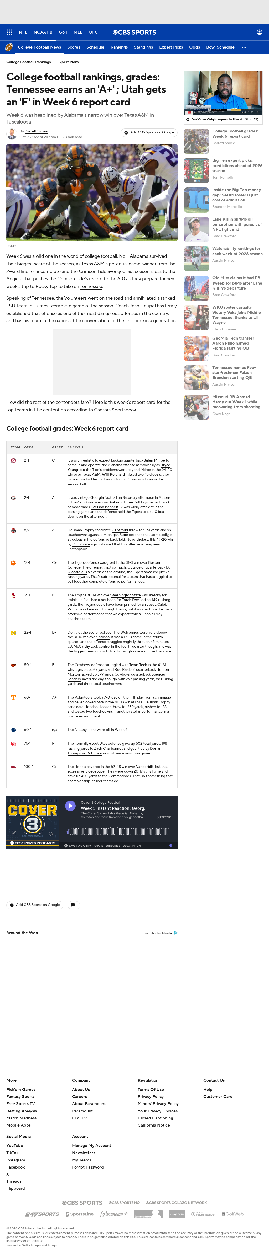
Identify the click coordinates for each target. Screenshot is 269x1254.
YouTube (14, 1145)
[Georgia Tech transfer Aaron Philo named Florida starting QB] (196, 348)
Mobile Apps (18, 1125)
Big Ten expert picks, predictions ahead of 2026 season (237, 165)
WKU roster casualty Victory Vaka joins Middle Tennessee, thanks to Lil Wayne (236, 315)
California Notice (154, 1120)
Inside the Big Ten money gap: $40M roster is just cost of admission (236, 194)
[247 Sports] (42, 1213)
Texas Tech (138, 665)
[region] (223, 93)
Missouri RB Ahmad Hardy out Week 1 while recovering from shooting (236, 402)
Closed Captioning (155, 1113)
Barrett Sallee (36, 131)
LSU (10, 306)
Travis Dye (130, 600)
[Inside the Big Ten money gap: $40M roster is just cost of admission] (196, 200)
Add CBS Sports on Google (152, 132)
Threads (14, 1181)
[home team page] (13, 460)
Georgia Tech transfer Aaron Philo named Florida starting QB (233, 343)
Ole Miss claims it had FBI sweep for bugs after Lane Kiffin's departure (237, 283)
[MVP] (177, 1212)
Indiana (103, 637)
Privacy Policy (151, 1096)
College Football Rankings (28, 62)
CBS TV (79, 1118)
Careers (79, 1096)
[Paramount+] (114, 1212)
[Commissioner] (148, 1212)
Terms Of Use (151, 1089)
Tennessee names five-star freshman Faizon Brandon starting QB (234, 372)
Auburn (115, 502)
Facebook (15, 1167)
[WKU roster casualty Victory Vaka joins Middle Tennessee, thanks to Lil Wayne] (196, 317)
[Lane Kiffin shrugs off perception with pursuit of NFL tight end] (196, 229)
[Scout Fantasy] (203, 1214)
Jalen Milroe (154, 460)
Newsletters (83, 1152)
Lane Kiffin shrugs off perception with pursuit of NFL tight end (237, 224)
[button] (9, 32)
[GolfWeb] (233, 1214)
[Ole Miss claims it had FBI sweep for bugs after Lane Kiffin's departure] (196, 288)
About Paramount (89, 1103)
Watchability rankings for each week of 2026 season (237, 251)
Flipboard (15, 1188)
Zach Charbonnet (108, 748)
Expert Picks (68, 62)
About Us (81, 1089)
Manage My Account (91, 1145)
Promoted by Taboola (157, 933)
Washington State (126, 595)
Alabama (139, 256)
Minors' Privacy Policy (158, 1103)
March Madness (21, 1118)
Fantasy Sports (20, 1096)
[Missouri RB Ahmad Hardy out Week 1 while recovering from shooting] (196, 407)
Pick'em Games (20, 1089)
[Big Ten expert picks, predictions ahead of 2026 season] (196, 170)
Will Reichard (113, 474)
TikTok (12, 1152)
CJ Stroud (120, 530)
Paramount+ (83, 1111)
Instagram (15, 1160)
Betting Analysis (21, 1111)
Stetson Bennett (104, 507)
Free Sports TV (20, 1103)
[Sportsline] (80, 1213)
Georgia (97, 497)
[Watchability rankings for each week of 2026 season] (196, 258)
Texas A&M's (94, 264)
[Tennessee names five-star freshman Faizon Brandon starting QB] (196, 377)
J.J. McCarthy (79, 646)
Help (208, 1089)
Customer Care (217, 1096)
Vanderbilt (144, 766)
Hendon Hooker (97, 707)
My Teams (81, 1160)
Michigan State (115, 535)
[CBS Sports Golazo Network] (176, 1202)
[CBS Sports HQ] (124, 1202)
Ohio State (81, 544)
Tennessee (91, 286)
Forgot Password (88, 1167)
